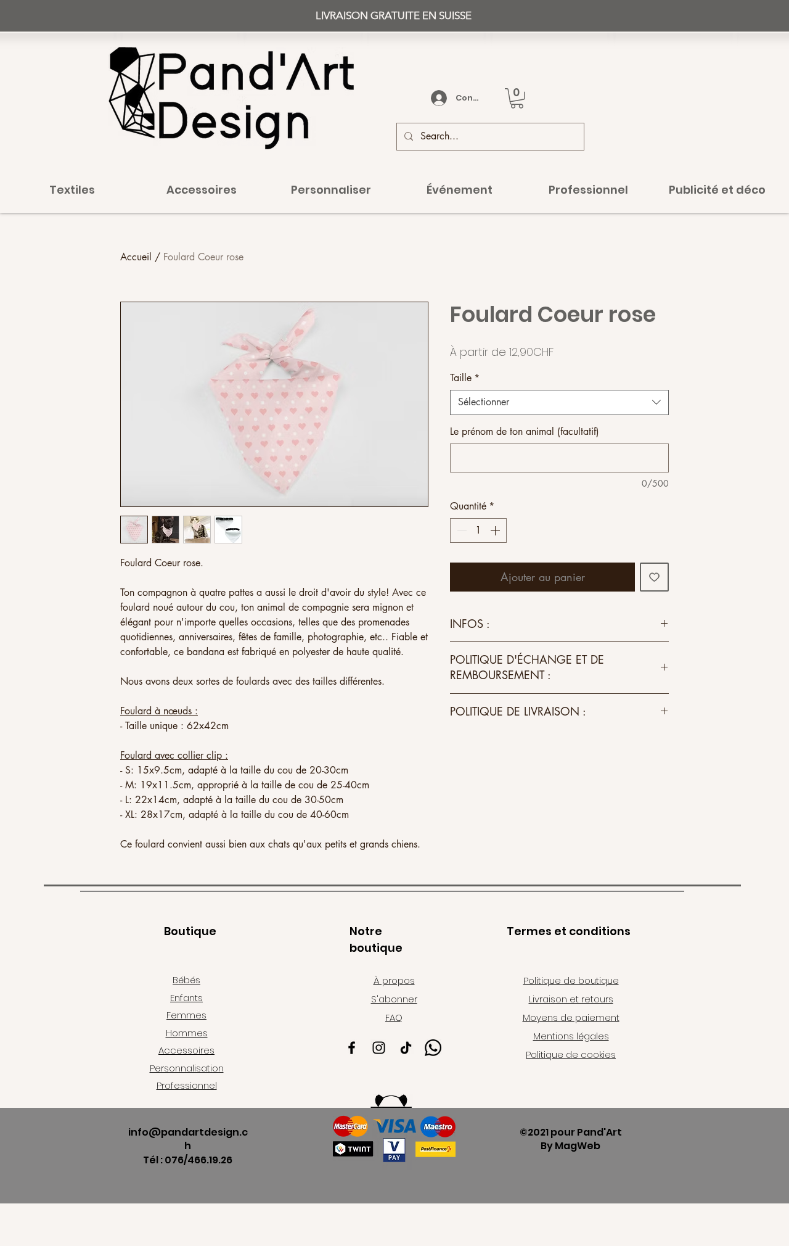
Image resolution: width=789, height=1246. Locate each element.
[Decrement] (460, 530)
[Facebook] (351, 1047)
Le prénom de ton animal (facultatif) (524, 431)
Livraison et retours (571, 998)
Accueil (136, 256)
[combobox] (559, 402)
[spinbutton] (478, 530)
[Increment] (496, 530)
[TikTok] (406, 1047)
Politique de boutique (571, 980)
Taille (465, 377)
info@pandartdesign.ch (188, 1139)
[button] (517, 98)
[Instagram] (378, 1047)
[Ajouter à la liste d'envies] (654, 577)
